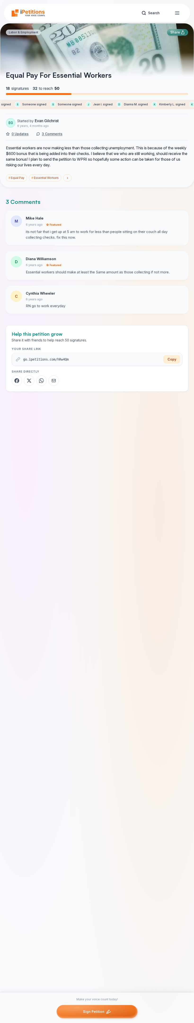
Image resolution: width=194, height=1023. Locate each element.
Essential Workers (45, 178)
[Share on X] (29, 380)
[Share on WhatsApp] (41, 380)
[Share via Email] (53, 380)
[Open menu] (177, 13)
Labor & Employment (23, 32)
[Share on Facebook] (17, 380)
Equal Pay (16, 178)
